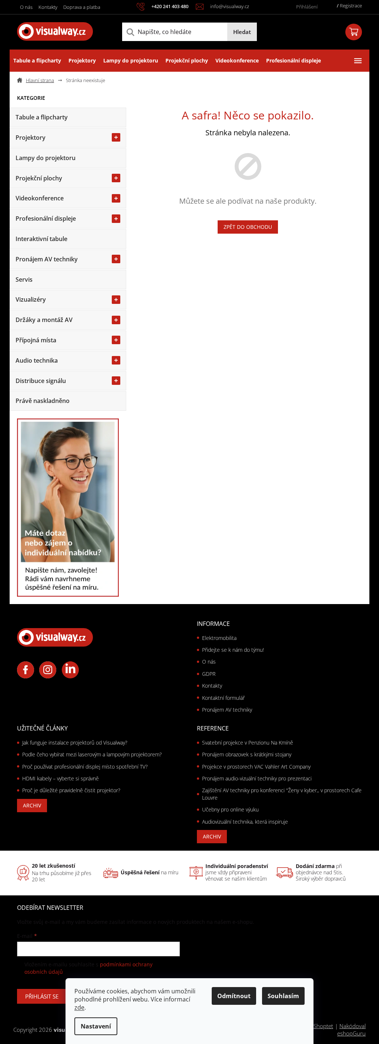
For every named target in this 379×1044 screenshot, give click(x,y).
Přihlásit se (41, 996)
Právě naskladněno (43, 401)
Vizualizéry (31, 299)
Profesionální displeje (46, 218)
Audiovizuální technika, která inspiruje (245, 821)
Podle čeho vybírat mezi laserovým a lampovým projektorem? (92, 754)
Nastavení (96, 1026)
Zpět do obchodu (248, 226)
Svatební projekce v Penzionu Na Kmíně (247, 742)
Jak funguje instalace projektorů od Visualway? (74, 742)
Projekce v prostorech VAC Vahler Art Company (256, 766)
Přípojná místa (36, 340)
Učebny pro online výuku (230, 809)
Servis (24, 279)
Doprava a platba (81, 7)
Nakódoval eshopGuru (351, 1029)
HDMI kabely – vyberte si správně (60, 778)
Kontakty (47, 7)
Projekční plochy (39, 178)
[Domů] (38, 80)
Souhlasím (283, 996)
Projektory (31, 137)
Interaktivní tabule (41, 239)
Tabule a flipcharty (42, 117)
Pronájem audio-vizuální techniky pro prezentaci (257, 778)
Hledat (242, 31)
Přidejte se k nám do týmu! (233, 649)
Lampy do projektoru (46, 158)
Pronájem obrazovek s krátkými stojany (246, 754)
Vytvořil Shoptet (313, 1026)
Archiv (32, 805)
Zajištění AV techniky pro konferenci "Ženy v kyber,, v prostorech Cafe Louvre (282, 794)
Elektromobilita (219, 637)
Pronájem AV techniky (47, 259)
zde (79, 1007)
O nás (26, 7)
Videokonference (40, 198)
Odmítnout (234, 996)
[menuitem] (37, 61)
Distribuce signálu (41, 381)
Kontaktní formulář (223, 697)
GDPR (208, 673)
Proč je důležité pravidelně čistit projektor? (71, 790)
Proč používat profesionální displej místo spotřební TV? (85, 766)
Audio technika (37, 360)
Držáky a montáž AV (44, 320)
